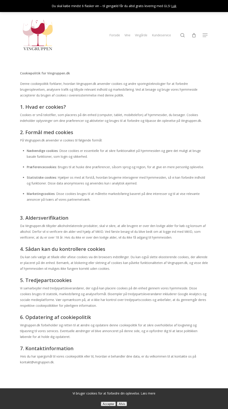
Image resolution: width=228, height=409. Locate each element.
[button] (205, 35)
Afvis (122, 404)
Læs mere (148, 393)
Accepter (108, 404)
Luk (173, 6)
